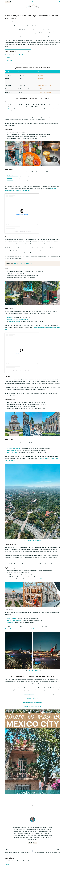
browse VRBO (13, 182)
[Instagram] (6, 2)
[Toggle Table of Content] (28, 51)
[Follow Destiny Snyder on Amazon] (36, 843)
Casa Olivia (9, 178)
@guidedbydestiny (29, 694)
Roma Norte (9, 56)
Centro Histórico (10, 60)
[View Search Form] (59, 2)
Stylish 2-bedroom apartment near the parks (17, 319)
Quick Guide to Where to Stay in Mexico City (15, 53)
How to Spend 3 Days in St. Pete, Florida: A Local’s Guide (47, 851)
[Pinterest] (8, 2)
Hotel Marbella (10, 180)
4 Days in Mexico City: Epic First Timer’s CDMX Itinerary (17, 851)
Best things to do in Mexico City (23, 263)
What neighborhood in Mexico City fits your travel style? (17, 61)
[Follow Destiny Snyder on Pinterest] (34, 843)
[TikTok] (10, 2)
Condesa (8, 57)
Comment (7, 864)
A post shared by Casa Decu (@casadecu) (21, 370)
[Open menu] (32, 2)
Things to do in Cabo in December (32, 706)
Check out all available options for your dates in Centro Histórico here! (21, 628)
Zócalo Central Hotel (11, 618)
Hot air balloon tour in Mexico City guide (32, 702)
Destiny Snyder (8, 21)
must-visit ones (40, 578)
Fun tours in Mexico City (32, 698)
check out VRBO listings (14, 321)
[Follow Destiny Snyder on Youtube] (31, 843)
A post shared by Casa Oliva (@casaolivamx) (22, 231)
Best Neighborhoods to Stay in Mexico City (14, 54)
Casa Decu (9, 317)
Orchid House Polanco (12, 452)
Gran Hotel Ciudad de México (14, 620)
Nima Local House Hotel (12, 175)
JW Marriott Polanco (11, 450)
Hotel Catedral (10, 622)
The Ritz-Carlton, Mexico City (14, 448)
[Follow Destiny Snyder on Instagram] (29, 843)
